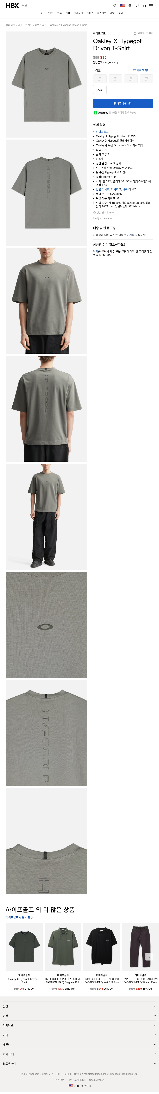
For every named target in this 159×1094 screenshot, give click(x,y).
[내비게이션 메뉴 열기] (151, 6)
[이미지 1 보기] (46, 84)
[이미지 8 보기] (46, 841)
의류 (125, 189)
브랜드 (28, 25)
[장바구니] (144, 6)
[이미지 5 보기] (46, 517)
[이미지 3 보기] (46, 301)
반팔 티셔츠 (102, 189)
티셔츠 (114, 189)
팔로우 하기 (9, 1063)
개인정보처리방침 (76, 1079)
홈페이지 (10, 25)
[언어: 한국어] (130, 6)
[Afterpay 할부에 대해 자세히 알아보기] (135, 112)
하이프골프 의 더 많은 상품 (40, 909)
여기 (129, 235)
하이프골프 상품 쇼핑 (18, 917)
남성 (24, 5)
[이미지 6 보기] (46, 625)
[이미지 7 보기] (46, 733)
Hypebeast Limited (37, 1073)
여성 (5, 1016)
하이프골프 (41, 25)
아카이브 (8, 1025)
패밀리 (6, 1044)
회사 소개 (8, 1054)
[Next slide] (149, 957)
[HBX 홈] (12, 5)
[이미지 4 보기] (46, 409)
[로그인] (138, 6)
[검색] (115, 6)
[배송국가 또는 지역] (122, 6)
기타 (5, 1035)
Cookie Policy (96, 1079)
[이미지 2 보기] (46, 193)
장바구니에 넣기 (123, 103)
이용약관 (59, 1079)
